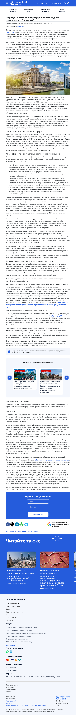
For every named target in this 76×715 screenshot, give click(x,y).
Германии (10, 32)
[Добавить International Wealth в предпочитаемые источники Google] (58, 524)
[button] (9, 378)
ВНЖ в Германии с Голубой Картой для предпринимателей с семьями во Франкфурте (24, 384)
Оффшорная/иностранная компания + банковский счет (26, 633)
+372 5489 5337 (42, 3)
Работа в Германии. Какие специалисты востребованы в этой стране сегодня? (20, 577)
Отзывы (8, 615)
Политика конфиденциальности (34, 705)
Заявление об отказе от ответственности (12, 703)
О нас (8, 609)
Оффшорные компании (13, 10)
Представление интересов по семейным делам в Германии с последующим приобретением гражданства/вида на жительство (50, 387)
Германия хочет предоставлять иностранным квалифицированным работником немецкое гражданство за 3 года (52, 579)
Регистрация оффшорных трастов (18, 636)
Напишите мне (38, 514)
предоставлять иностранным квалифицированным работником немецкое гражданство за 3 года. (37, 304)
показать (20, 26)
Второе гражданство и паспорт (17, 639)
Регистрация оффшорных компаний (19, 630)
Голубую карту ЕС (55, 316)
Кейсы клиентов (62, 10)
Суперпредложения (13, 606)
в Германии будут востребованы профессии (52, 460)
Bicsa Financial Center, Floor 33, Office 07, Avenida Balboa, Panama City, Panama (33, 677)
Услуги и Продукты (12, 603)
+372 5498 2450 (55, 3)
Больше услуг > (11, 645)
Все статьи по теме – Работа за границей (22, 531)
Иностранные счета (28, 10)
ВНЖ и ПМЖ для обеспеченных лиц (19, 642)
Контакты (9, 621)
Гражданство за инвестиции (45, 10)
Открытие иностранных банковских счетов (21, 628)
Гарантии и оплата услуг (14, 612)
